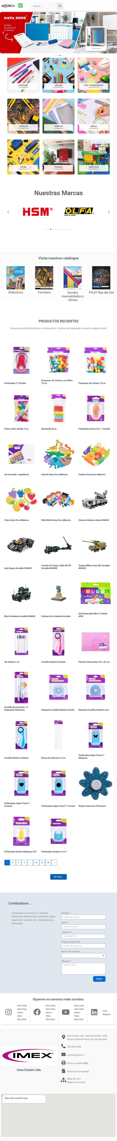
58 (48, 862)
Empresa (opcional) (70, 942)
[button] (3, 33)
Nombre (65, 913)
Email (64, 922)
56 (36, 862)
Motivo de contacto (70, 951)
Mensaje (65, 961)
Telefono (65, 932)
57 (42, 862)
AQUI (85, 1063)
